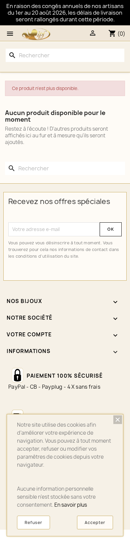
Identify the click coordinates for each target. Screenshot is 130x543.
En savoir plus (70, 504)
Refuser (33, 522)
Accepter (95, 522)
